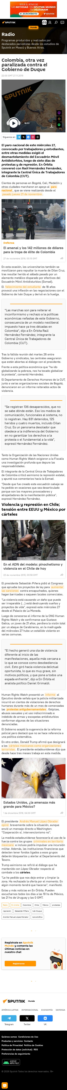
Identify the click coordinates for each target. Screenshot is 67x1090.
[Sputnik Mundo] (9, 23)
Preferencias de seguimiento (16, 1053)
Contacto (28, 1041)
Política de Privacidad (12, 1045)
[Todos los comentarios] (5, 1085)
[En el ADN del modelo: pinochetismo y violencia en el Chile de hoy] (33, 540)
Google (59, 119)
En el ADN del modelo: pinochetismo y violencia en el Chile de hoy (32, 566)
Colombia (27, 905)
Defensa (8, 243)
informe (50, 694)
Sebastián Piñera (22, 911)
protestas (56, 905)
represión (7, 911)
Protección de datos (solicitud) (17, 1049)
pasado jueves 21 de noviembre (22, 194)
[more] (62, 258)
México (45, 905)
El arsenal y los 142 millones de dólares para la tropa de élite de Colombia (33, 250)
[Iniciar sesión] (50, 22)
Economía (47, 1009)
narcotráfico (37, 917)
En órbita (15, 905)
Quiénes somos (9, 1036)
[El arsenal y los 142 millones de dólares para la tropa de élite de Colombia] (33, 219)
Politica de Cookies (33, 1045)
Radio (5, 905)
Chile (37, 905)
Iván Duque (37, 911)
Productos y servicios (12, 1041)
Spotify (59, 125)
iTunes (59, 113)
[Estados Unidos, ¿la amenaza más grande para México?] (33, 778)
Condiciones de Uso (28, 1036)
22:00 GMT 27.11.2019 (12, 75)
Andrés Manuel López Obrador (16, 917)
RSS (36, 1049)
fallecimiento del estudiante (23, 287)
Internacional (30, 1009)
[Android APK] (11, 1062)
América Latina (10, 1009)
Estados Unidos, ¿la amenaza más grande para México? (29, 804)
